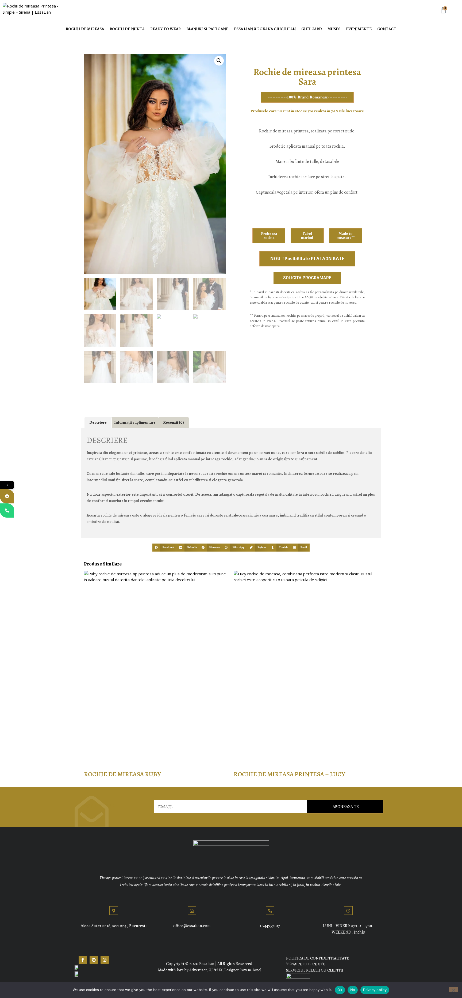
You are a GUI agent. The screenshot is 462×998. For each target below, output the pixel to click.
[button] (164, 547)
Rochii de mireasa (85, 29)
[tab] (98, 422)
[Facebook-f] (83, 960)
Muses (334, 29)
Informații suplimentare (135, 422)
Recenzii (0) (173, 422)
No (352, 990)
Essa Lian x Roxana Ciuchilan (265, 29)
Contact (386, 29)
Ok (339, 990)
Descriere (98, 422)
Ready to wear (165, 29)
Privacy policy (375, 990)
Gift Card (311, 29)
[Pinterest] (94, 960)
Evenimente (359, 29)
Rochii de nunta (127, 29)
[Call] (7, 510)
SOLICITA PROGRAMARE (307, 277)
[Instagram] (105, 960)
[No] (453, 989)
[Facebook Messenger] (7, 496)
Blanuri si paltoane (207, 29)
